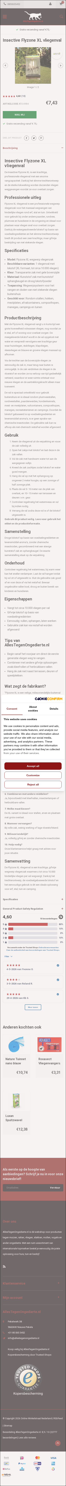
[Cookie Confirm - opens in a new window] (48, 699)
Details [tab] (54, 708)
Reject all (33, 784)
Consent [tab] (12, 708)
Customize (33, 775)
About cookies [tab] (33, 708)
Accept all (33, 766)
